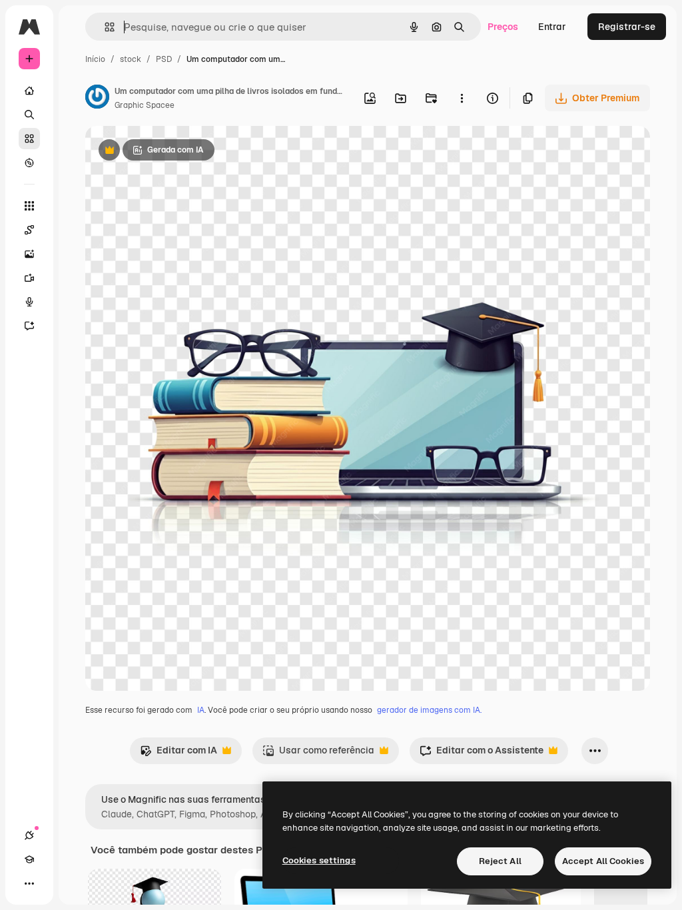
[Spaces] (29, 229)
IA (200, 710)
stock (130, 59)
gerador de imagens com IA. (429, 710)
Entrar (552, 27)
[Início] (29, 90)
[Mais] (29, 883)
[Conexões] (29, 835)
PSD (164, 59)
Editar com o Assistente (481, 753)
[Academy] (29, 859)
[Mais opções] (461, 98)
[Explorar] (29, 162)
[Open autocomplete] (104, 27)
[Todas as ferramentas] (29, 206)
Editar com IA (178, 753)
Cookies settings (319, 860)
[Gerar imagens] (29, 253)
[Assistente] (29, 325)
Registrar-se (626, 27)
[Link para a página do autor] (97, 99)
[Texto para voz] (29, 301)
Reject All (500, 861)
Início (95, 59)
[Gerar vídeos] (29, 277)
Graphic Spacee (144, 105)
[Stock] (29, 138)
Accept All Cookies (603, 861)
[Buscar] (29, 114)
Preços (503, 27)
